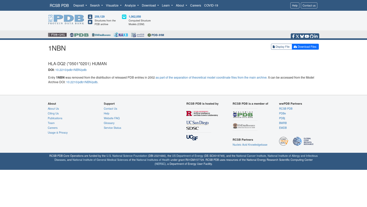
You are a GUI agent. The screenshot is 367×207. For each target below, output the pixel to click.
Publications (55, 118)
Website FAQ (112, 118)
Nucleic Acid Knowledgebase (250, 144)
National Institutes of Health (153, 160)
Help (295, 5)
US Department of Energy (187, 156)
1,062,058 (135, 16)
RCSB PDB (59, 5)
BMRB (283, 123)
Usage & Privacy (58, 132)
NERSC (160, 164)
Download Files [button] (307, 46)
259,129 (100, 16)
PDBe (282, 113)
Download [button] (149, 5)
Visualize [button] (112, 5)
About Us (53, 108)
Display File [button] (282, 46)
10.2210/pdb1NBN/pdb (71, 69)
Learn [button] (166, 5)
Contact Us (110, 108)
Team (51, 123)
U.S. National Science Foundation (126, 156)
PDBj (282, 118)
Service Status (112, 128)
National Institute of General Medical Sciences (100, 160)
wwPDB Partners (290, 103)
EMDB (283, 128)
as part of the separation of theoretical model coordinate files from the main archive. (211, 77)
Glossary (109, 123)
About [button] (180, 5)
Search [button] (95, 5)
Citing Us (53, 113)
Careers (195, 5)
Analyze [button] (130, 5)
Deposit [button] (79, 5)
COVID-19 (211, 5)
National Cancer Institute (251, 156)
